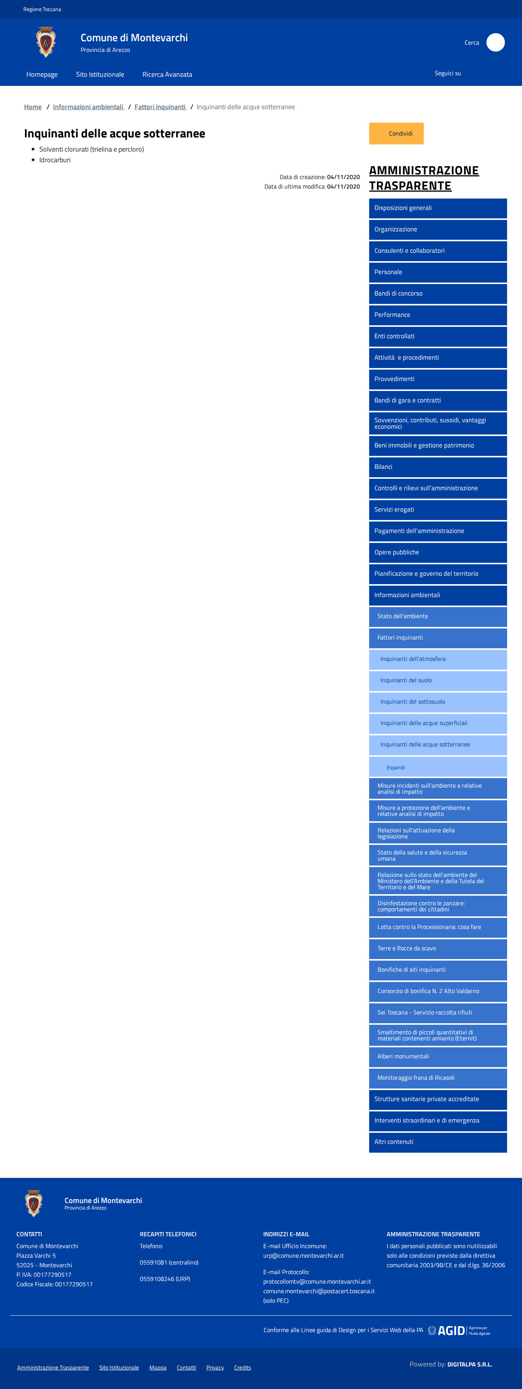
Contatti (186, 1367)
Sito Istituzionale (100, 74)
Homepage (42, 74)
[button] (498, 208)
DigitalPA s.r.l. (469, 1364)
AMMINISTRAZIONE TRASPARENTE (424, 177)
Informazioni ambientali (89, 107)
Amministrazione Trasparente (433, 1234)
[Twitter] (486, 73)
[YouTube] (500, 73)
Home (33, 107)
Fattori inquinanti (161, 107)
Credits (242, 1367)
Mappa (158, 1367)
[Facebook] (472, 73)
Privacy (215, 1367)
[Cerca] (495, 42)
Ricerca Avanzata (167, 74)
